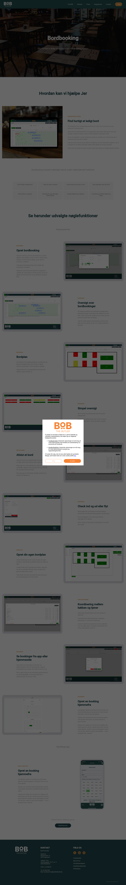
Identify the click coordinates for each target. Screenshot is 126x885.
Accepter (72, 461)
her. (75, 456)
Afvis (53, 461)
